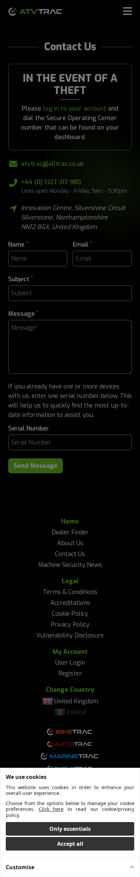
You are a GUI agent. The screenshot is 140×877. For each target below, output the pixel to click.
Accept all (70, 843)
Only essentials (70, 829)
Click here (51, 809)
